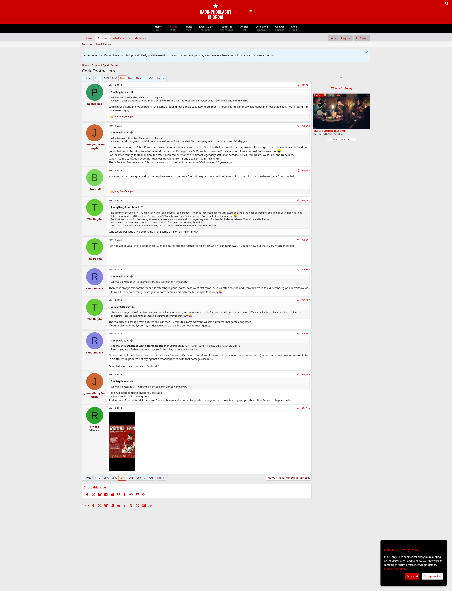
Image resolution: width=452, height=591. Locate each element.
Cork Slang (261, 28)
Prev (88, 78)
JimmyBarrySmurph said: (125, 207)
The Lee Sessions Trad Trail (329, 130)
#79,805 (306, 239)
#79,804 (306, 200)
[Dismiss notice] (366, 53)
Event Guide (206, 28)
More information (395, 569)
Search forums (103, 44)
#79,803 (306, 170)
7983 (138, 78)
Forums (173, 28)
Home (158, 28)
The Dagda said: (120, 92)
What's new (120, 38)
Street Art (226, 28)
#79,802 (306, 125)
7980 (114, 78)
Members (140, 38)
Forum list (87, 44)
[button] (129, 38)
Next (159, 78)
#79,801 (306, 85)
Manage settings (432, 576)
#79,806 (306, 269)
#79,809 (306, 374)
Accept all (412, 576)
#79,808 (306, 333)
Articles (244, 28)
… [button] (100, 78)
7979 (106, 78)
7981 (122, 78)
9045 (150, 78)
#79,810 (306, 408)
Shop (294, 28)
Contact (279, 28)
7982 (130, 78)
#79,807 (306, 300)
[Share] (298, 85)
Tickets (188, 28)
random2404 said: (121, 307)
